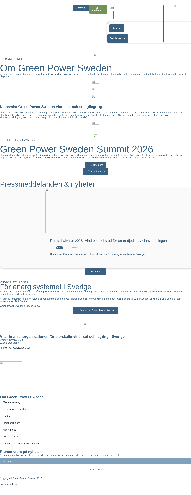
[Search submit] (110, 15)
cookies (12, 484)
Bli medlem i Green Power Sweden (21, 443)
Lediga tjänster (11, 436)
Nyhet (59, 248)
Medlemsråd (9, 429)
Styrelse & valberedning (15, 409)
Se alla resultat (117, 38)
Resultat (116, 28)
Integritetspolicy (11, 423)
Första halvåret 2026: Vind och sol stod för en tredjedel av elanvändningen (108, 241)
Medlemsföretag (11, 402)
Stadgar (7, 416)
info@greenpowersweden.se (15, 347)
